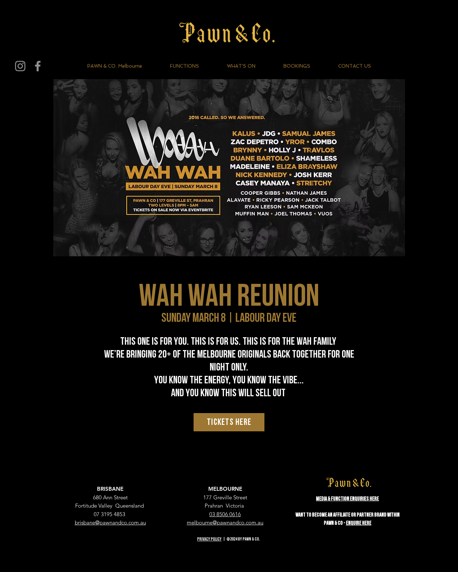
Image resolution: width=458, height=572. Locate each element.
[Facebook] (38, 66)
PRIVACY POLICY (209, 539)
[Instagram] (20, 66)
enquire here (358, 523)
